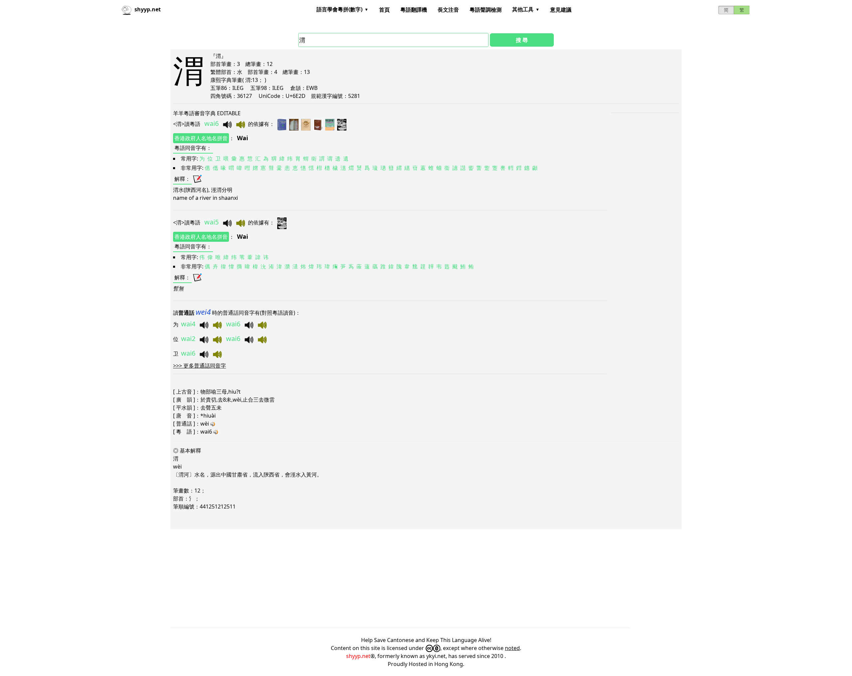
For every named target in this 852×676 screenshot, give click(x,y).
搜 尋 (522, 40)
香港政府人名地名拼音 (201, 138)
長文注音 (448, 9)
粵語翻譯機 (413, 9)
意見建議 (560, 9)
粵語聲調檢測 (486, 9)
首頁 (384, 9)
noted (512, 648)
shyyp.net (358, 656)
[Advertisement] (370, 578)
